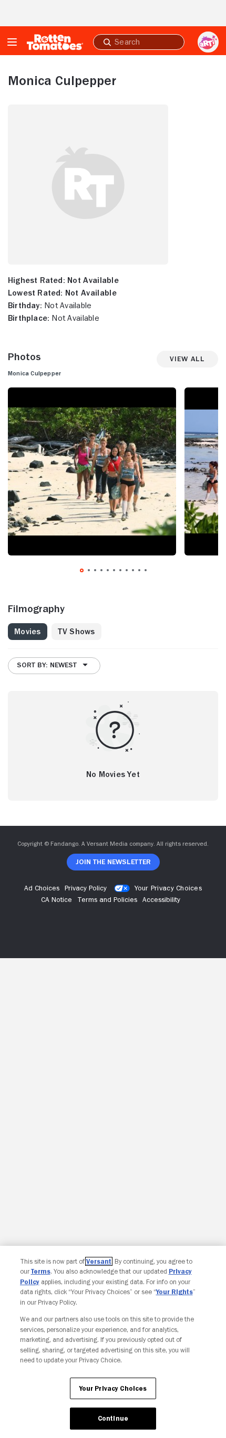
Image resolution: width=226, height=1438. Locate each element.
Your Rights (174, 1291)
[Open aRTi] (208, 42)
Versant (98, 1261)
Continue (113, 1418)
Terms (40, 1271)
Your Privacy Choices (168, 887)
